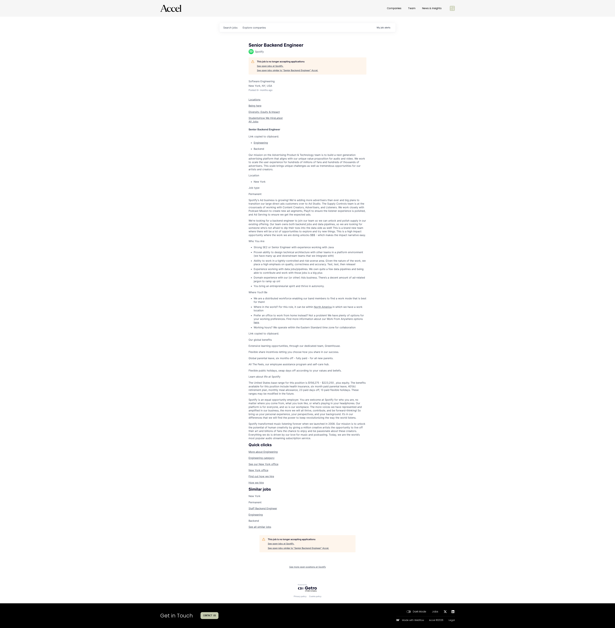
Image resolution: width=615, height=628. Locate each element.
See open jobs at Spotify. (270, 66)
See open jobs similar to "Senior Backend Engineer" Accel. (287, 70)
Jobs (435, 611)
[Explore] (452, 8)
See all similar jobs (260, 526)
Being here (255, 105)
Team (411, 8)
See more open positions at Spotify (307, 566)
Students (254, 118)
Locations (254, 99)
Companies (394, 8)
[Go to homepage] (170, 8)
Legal (452, 620)
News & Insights (432, 8)
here (256, 322)
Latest (279, 118)
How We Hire (267, 118)
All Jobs (253, 121)
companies (254, 27)
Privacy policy (300, 596)
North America (323, 306)
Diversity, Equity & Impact (264, 112)
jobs (230, 27)
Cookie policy (315, 596)
